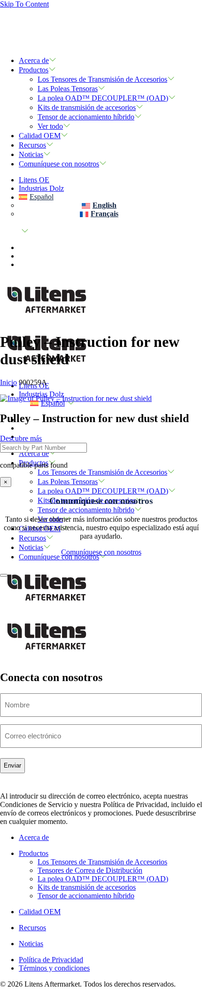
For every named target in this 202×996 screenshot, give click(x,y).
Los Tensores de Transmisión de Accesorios (102, 79)
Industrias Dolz (41, 188)
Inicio (8, 382)
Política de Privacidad (51, 960)
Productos (33, 70)
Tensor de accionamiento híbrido (86, 117)
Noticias (31, 154)
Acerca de (34, 60)
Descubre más (21, 438)
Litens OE (34, 180)
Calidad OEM (40, 136)
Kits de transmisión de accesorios (87, 107)
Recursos (32, 145)
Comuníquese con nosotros (59, 164)
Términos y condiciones (54, 968)
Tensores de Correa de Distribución (90, 870)
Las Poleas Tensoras (68, 89)
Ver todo (50, 126)
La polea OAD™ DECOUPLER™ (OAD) (103, 98)
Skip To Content (24, 4)
